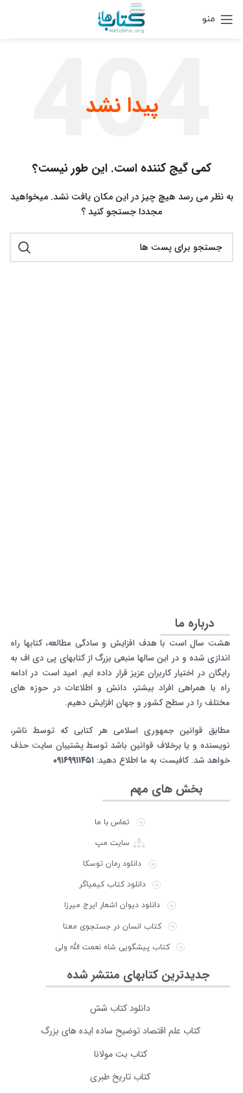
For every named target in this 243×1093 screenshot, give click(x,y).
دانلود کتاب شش (120, 1008)
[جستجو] (25, 247)
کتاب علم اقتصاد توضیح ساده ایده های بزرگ (120, 1031)
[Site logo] (121, 18)
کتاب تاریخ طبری (120, 1077)
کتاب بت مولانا (120, 1054)
